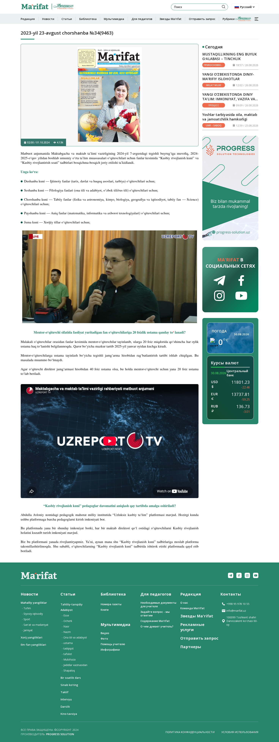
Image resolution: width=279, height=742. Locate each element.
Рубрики (229, 19)
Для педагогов (142, 19)
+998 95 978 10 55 (237, 604)
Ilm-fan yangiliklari (33, 644)
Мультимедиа (114, 19)
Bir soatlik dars (71, 678)
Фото (104, 638)
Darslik (65, 706)
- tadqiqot (68, 648)
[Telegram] (230, 575)
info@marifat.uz (236, 610)
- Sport (26, 619)
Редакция (28, 19)
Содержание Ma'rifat (155, 621)
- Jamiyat (27, 630)
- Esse (65, 615)
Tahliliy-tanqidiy (72, 604)
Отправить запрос (202, 19)
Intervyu (66, 699)
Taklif (64, 692)
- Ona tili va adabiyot (74, 637)
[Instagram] (247, 575)
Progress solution (60, 734)
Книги (105, 609)
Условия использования (239, 732)
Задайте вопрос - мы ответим (155, 613)
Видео (105, 633)
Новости (48, 19)
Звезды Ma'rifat (170, 19)
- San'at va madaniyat (35, 625)
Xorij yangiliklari (31, 637)
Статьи (66, 19)
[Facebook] (239, 575)
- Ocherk (67, 621)
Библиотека (88, 19)
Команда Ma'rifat (192, 608)
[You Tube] (255, 575)
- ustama (67, 643)
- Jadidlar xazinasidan (74, 665)
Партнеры (190, 646)
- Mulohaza (69, 659)
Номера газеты (111, 604)
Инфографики (110, 649)
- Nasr (65, 626)
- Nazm (66, 632)
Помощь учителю (113, 644)
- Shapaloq (68, 670)
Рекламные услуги (192, 627)
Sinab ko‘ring (69, 685)
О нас (184, 602)
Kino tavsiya (69, 714)
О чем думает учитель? (156, 626)
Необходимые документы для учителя (158, 604)
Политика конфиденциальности (189, 732)
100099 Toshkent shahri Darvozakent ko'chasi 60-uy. (242, 620)
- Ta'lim (26, 608)
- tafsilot (67, 654)
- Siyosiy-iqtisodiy (32, 613)
